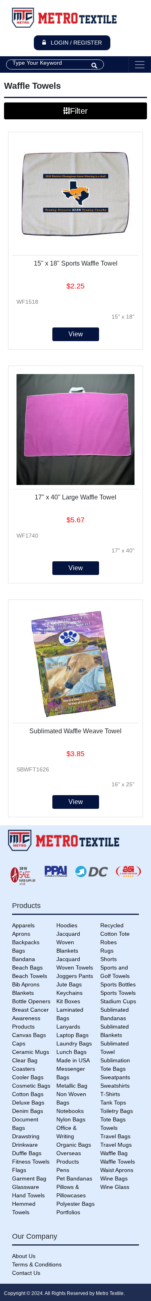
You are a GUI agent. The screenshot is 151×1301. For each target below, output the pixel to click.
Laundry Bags (74, 1043)
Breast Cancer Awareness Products (30, 1018)
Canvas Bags (29, 1035)
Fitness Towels (31, 1161)
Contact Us (26, 1273)
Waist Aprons (116, 1170)
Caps (18, 1043)
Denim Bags (27, 1111)
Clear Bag (24, 1060)
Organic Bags (73, 1144)
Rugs (107, 950)
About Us (23, 1256)
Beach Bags (27, 967)
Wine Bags (114, 1178)
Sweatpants (115, 1077)
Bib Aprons (25, 984)
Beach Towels (29, 976)
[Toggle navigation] (139, 65)
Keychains (69, 993)
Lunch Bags (71, 1052)
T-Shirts (110, 1094)
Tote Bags (113, 1119)
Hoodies (66, 925)
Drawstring (25, 1136)
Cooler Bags (27, 1077)
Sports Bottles (118, 984)
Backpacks (25, 942)
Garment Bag (29, 1178)
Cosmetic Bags (31, 1085)
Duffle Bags (26, 1153)
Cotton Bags (27, 1094)
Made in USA (73, 1060)
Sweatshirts (115, 1085)
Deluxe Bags (28, 1102)
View (75, 334)
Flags (19, 1170)
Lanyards (68, 1026)
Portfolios (68, 1212)
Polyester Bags (75, 1204)
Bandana (23, 959)
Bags (18, 950)
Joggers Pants (74, 976)
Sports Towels (118, 993)
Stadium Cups (118, 1001)
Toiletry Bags (116, 1111)
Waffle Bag (114, 1153)
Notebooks (70, 1111)
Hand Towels (28, 1195)
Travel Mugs (116, 1144)
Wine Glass (114, 1187)
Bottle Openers (31, 1001)
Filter (79, 110)
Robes (108, 942)
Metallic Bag (71, 1085)
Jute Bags (69, 984)
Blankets (23, 993)
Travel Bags (115, 1136)
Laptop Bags (72, 1035)
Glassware (25, 1187)
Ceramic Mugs (30, 1052)
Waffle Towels (117, 1161)
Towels (109, 1128)
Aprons (21, 934)
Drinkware (25, 1144)
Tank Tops (113, 1102)
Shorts (108, 959)
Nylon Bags (70, 1119)
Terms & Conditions (37, 1264)
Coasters (23, 1069)
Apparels (23, 925)
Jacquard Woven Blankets (68, 942)
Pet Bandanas (74, 1178)
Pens (62, 1170)
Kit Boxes (68, 1001)
